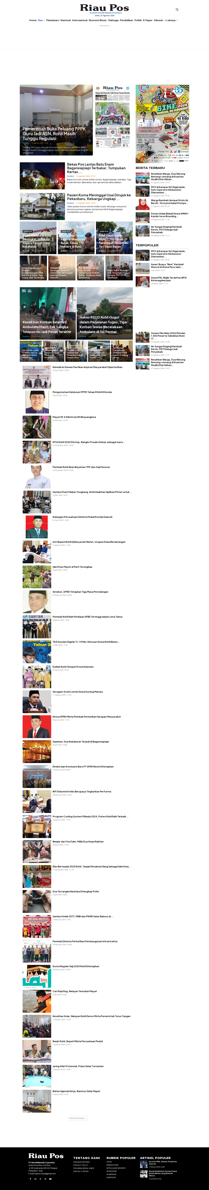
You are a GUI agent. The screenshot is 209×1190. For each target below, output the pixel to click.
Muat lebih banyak (76, 1118)
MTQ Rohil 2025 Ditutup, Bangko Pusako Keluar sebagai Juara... (89, 442)
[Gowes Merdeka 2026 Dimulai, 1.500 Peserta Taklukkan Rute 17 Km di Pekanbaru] (143, 337)
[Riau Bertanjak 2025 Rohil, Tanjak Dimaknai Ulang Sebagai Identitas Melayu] (37, 876)
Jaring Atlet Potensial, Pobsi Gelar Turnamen (78, 1066)
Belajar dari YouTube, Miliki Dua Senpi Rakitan (78, 841)
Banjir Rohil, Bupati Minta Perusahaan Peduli (78, 1041)
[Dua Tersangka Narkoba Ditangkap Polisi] (37, 901)
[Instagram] (35, 1179)
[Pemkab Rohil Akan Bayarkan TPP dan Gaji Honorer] (37, 477)
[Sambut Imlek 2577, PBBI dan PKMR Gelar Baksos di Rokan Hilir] (37, 926)
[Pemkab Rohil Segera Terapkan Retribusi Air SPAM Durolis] (99, 351)
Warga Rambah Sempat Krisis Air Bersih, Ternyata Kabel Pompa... (169, 201)
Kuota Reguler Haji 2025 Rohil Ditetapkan (76, 966)
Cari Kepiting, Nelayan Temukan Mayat (75, 991)
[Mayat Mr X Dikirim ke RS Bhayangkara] (37, 427)
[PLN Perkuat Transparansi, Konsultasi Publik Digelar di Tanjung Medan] (122, 351)
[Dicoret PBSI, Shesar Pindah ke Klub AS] (144, 1164)
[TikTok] (40, 1179)
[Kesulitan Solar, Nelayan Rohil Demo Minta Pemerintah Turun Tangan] (37, 1026)
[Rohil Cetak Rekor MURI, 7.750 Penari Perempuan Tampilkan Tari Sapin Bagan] (114, 238)
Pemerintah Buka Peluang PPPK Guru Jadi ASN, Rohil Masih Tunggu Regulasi (54, 133)
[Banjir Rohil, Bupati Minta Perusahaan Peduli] (37, 1051)
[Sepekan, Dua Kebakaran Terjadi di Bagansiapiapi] (37, 751)
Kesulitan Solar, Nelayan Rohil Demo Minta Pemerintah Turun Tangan (92, 1016)
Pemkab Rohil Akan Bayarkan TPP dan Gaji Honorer (81, 467)
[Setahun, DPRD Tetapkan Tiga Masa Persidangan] (37, 601)
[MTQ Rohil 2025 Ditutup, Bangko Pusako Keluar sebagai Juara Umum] (37, 452)
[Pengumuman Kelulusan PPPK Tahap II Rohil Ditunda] (37, 402)
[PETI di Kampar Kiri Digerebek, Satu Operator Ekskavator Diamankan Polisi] (143, 191)
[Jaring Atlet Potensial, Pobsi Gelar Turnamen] (37, 1076)
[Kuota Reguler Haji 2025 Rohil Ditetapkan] (37, 976)
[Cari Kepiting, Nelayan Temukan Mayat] (37, 1001)
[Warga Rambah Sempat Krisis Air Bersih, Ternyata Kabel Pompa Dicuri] (143, 204)
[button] (177, 9)
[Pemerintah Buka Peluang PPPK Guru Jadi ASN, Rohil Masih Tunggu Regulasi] (56, 120)
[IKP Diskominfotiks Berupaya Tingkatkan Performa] (37, 801)
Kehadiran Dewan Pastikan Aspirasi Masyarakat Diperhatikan (87, 367)
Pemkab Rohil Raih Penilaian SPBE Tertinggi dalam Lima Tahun (88, 616)
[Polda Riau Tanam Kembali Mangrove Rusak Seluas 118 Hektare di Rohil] (76, 238)
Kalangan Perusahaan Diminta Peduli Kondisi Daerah (82, 516)
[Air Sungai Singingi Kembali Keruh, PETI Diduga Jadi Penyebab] (143, 230)
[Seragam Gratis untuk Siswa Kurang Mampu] (37, 701)
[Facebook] (30, 1179)
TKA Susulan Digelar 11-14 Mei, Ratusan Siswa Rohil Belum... (86, 641)
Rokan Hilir (28, 231)
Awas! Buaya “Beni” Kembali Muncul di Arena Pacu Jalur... (167, 265)
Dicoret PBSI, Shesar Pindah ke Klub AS (163, 1162)
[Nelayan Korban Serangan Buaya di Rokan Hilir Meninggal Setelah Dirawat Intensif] (61, 268)
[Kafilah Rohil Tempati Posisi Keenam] (37, 676)
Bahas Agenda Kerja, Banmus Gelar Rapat (76, 1091)
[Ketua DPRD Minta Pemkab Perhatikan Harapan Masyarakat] (37, 726)
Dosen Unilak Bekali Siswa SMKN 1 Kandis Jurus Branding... (169, 215)
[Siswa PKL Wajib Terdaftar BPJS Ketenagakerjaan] (143, 281)
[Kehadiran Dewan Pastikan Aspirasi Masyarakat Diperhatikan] (37, 377)
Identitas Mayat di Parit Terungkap (72, 566)
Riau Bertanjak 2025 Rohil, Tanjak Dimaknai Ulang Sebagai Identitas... (92, 866)
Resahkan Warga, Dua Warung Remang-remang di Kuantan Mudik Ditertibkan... (168, 176)
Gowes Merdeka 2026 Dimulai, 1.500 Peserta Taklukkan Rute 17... (168, 336)
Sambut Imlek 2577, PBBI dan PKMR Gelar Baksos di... (83, 916)
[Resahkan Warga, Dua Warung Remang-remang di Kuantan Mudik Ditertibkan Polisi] (143, 177)
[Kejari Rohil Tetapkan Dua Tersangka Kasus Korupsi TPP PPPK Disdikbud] (119, 268)
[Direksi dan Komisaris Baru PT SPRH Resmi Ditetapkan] (37, 776)
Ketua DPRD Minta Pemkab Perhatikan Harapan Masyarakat (87, 716)
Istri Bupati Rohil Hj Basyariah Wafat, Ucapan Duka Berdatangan (89, 541)
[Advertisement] (161, 315)
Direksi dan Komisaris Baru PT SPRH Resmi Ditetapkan (83, 766)
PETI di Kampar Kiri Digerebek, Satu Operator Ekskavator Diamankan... (168, 190)
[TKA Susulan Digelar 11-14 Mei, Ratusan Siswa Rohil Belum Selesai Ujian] (31, 351)
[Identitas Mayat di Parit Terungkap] (37, 576)
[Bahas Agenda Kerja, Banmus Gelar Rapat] (37, 1101)
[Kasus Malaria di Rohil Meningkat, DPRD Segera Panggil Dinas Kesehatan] (38, 238)
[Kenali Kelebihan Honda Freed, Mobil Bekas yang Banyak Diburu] (144, 1174)
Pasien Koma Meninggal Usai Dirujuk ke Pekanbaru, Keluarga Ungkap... (99, 197)
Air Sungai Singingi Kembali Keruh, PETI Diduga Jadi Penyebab (166, 229)
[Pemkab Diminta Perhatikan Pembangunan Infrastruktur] (37, 951)
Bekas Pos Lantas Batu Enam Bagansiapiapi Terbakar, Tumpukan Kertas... (96, 168)
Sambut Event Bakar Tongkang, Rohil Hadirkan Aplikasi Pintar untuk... (92, 491)
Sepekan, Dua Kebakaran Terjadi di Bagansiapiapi (81, 741)
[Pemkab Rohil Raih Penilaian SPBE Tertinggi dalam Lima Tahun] (37, 626)
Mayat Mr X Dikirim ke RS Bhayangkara (74, 416)
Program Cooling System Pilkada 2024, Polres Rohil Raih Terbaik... (91, 816)
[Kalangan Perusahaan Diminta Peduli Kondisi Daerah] (37, 527)
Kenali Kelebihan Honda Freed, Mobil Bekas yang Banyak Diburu (163, 1173)
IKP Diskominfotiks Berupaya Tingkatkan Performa (82, 791)
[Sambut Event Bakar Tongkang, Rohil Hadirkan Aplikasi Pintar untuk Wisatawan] (53, 351)
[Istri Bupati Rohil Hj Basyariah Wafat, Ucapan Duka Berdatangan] (37, 551)
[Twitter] (45, 1179)
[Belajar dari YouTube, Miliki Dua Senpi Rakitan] (37, 851)
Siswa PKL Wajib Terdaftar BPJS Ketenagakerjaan (169, 279)
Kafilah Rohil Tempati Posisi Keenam (73, 666)
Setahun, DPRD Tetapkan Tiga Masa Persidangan (80, 591)
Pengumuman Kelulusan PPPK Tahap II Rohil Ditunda (82, 392)
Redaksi (26, 143)
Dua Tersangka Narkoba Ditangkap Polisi (76, 891)
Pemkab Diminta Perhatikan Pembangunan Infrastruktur (85, 941)
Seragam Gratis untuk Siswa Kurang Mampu (78, 691)
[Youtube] (50, 1179)
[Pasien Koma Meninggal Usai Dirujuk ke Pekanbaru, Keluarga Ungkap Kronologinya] (42, 206)
